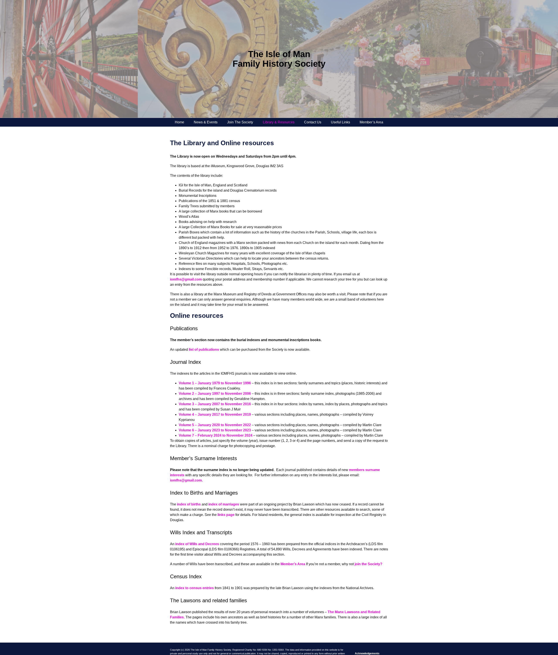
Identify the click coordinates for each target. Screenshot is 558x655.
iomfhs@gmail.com (186, 279)
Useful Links (340, 122)
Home (179, 122)
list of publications (204, 349)
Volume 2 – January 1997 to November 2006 (215, 393)
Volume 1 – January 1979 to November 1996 (215, 383)
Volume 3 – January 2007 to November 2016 (215, 404)
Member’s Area (371, 122)
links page (226, 515)
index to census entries (194, 588)
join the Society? (368, 564)
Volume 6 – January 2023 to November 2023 (215, 430)
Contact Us (312, 122)
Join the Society (240, 122)
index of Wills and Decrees (197, 544)
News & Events (206, 122)
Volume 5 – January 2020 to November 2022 (215, 425)
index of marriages (223, 504)
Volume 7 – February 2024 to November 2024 (215, 435)
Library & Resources (278, 122)
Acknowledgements (367, 653)
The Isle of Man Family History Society (279, 58)
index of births (189, 504)
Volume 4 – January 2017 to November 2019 (215, 414)
